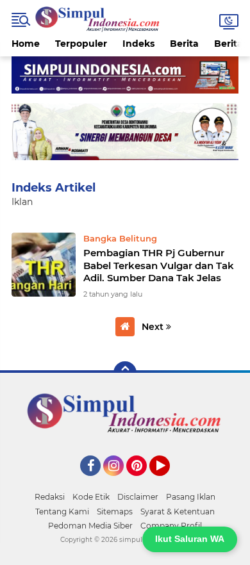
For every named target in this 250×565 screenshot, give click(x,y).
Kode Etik (91, 497)
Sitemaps (115, 511)
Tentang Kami (62, 511)
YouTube (168, 481)
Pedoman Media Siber (90, 525)
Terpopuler (81, 43)
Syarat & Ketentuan (177, 511)
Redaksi (50, 497)
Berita (184, 43)
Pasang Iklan (190, 497)
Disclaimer (137, 497)
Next (154, 326)
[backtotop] (125, 372)
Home (26, 43)
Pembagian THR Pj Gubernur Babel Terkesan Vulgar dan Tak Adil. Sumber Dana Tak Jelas (158, 265)
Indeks (138, 43)
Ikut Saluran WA (189, 539)
